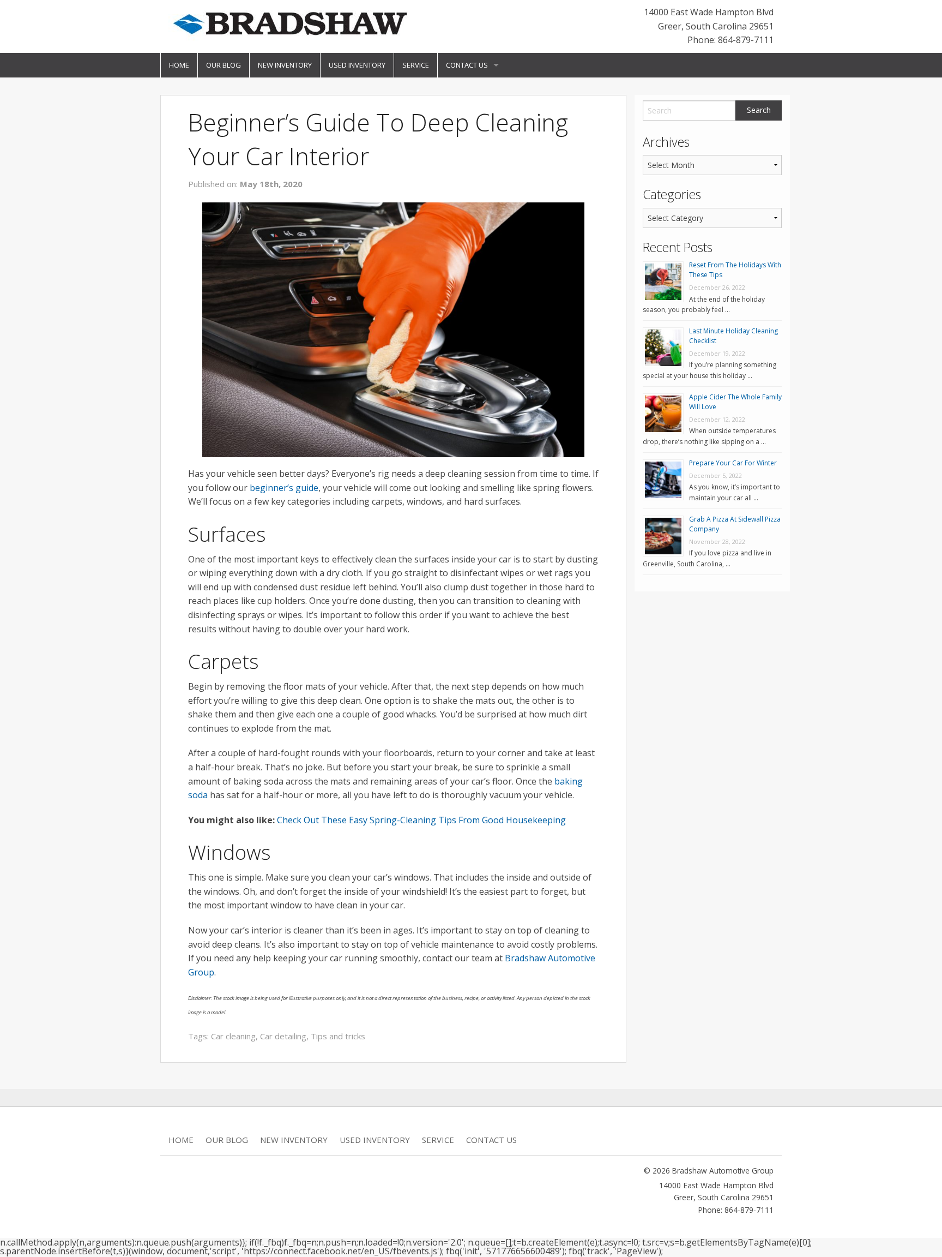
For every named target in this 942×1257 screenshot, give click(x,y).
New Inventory (285, 65)
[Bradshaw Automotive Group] (289, 23)
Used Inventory (357, 65)
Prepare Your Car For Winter (733, 463)
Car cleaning (233, 1036)
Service (415, 65)
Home (179, 65)
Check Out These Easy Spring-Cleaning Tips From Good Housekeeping (421, 820)
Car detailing (283, 1036)
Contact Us (467, 65)
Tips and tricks (338, 1036)
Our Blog (223, 65)
